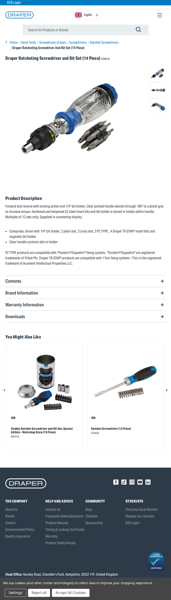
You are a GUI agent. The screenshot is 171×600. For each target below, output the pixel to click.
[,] (45, 382)
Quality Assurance (17, 536)
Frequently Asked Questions (64, 516)
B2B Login (14, 2)
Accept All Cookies (70, 592)
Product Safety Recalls (60, 543)
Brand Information (21, 293)
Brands (10, 516)
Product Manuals (56, 523)
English (88, 15)
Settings (15, 592)
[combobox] (87, 15)
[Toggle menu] (159, 15)
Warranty (51, 536)
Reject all (39, 592)
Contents (13, 281)
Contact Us (52, 509)
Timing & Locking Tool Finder (65, 529)
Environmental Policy (20, 529)
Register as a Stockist (140, 516)
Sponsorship (94, 523)
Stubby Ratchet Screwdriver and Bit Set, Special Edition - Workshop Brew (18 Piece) (42, 430)
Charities (92, 516)
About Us (11, 509)
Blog (89, 509)
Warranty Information (24, 305)
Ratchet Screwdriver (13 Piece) (111, 428)
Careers (10, 523)
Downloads (15, 316)
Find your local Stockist (142, 509)
